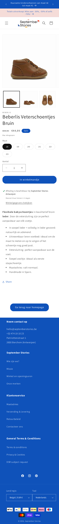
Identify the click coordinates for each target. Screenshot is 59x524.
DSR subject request (17, 462)
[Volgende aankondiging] (53, 4)
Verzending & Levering (18, 411)
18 (7, 146)
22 (52, 147)
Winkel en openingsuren (19, 376)
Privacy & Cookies (16, 454)
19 (20, 147)
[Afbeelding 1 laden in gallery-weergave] (11, 99)
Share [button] (9, 281)
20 (30, 147)
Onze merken (14, 383)
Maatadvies (12, 404)
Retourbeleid (13, 419)
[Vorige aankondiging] (6, 4)
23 (9, 154)
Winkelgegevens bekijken (19, 202)
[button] (6, 23)
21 (41, 147)
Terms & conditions (17, 447)
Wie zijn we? (13, 361)
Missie (10, 368)
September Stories (33, 521)
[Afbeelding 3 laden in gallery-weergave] (47, 99)
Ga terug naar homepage (29, 307)
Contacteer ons (15, 426)
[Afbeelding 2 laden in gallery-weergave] (29, 99)
